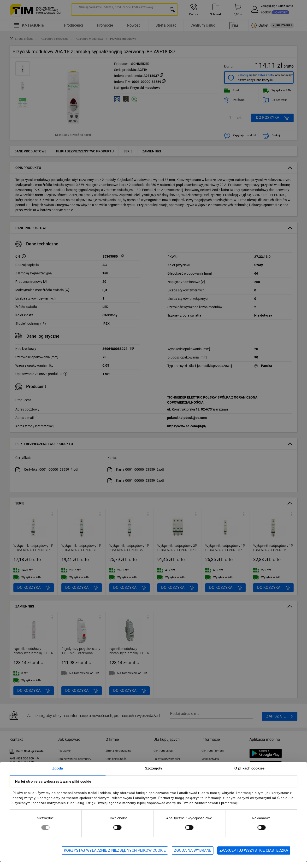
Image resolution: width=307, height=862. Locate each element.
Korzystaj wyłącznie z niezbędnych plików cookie (115, 850)
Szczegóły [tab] (153, 768)
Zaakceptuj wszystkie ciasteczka (253, 850)
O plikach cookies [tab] (249, 768)
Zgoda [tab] (57, 768)
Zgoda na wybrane (192, 850)
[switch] (117, 827)
